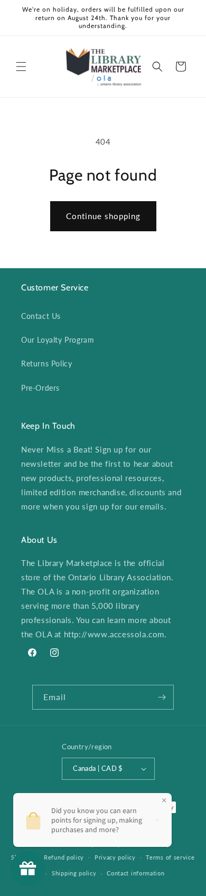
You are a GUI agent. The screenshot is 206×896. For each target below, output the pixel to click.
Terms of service (170, 857)
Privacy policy (115, 857)
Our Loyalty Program (57, 339)
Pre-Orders (40, 387)
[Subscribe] (161, 697)
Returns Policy (46, 363)
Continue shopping (103, 216)
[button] (21, 66)
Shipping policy (74, 873)
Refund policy (64, 857)
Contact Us (41, 316)
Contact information (135, 873)
